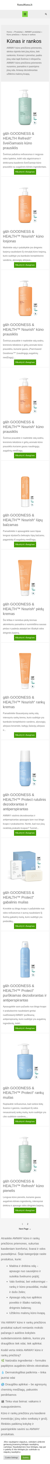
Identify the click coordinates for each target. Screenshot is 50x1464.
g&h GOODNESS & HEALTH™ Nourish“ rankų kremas (24, 702)
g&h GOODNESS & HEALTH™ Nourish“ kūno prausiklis (23, 329)
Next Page (25, 1229)
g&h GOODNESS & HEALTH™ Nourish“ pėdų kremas (23, 609)
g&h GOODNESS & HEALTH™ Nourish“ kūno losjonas (23, 236)
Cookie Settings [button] (11, 1458)
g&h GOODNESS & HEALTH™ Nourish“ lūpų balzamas (23, 520)
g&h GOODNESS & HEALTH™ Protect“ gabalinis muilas (18, 897)
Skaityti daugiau (25, 173)
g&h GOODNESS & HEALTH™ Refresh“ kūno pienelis (23, 1186)
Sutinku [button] (26, 1458)
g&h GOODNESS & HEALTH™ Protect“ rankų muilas (23, 1093)
